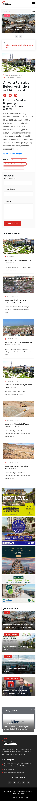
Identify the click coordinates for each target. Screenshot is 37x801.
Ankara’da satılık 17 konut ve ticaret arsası (16, 467)
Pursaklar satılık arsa (18, 160)
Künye (15, 797)
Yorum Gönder (12, 223)
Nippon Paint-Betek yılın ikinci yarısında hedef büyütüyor (15, 692)
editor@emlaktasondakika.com (14, 772)
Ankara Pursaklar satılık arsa (14, 168)
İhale (16, 43)
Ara (33, 11)
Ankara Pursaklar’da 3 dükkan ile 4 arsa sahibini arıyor (18, 343)
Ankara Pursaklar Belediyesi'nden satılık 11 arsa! (18, 386)
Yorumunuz (8, 201)
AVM (7, 612)
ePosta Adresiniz (10, 189)
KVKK (26, 797)
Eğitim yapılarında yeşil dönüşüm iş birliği (18, 28)
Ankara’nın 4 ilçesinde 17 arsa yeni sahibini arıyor (17, 425)
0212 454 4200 (9, 769)
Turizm (8, 656)
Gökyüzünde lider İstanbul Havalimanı (14, 670)
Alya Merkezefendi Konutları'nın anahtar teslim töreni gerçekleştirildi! (17, 726)
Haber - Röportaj (11, 15)
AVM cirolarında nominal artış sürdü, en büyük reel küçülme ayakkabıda (18, 626)
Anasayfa (8, 43)
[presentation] (16, 36)
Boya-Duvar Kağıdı (12, 678)
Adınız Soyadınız (10, 178)
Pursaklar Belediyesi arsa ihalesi (15, 164)
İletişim (21, 797)
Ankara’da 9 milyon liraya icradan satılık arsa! (15, 301)
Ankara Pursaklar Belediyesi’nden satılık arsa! (18, 261)
